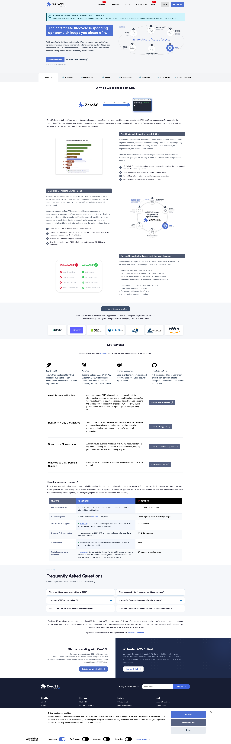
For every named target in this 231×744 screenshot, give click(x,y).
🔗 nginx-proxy (163, 77)
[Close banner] (211, 712)
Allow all (188, 714)
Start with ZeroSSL (55, 59)
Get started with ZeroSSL (92, 669)
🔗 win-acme (67, 77)
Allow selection (188, 722)
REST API (83, 702)
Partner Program (141, 4)
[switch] (85, 739)
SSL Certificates (123, 702)
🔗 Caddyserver (125, 77)
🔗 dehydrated (87, 77)
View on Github (132, 669)
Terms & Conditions (162, 702)
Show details (141, 739)
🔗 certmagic (144, 77)
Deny (188, 730)
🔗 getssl (106, 77)
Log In (165, 4)
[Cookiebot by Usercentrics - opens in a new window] (31, 739)
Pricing (127, 4)
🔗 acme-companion (183, 77)
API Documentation (86, 705)
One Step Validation (124, 705)
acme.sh (48, 77)
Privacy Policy (160, 705)
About (43, 702)
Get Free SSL (178, 4)
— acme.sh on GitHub (75, 59)
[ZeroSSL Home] (56, 4)
